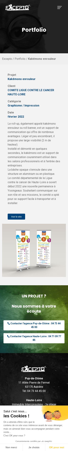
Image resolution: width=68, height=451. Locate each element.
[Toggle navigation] (59, 7)
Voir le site (16, 216)
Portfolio (19, 58)
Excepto (7, 58)
